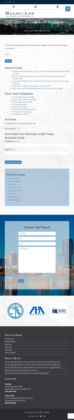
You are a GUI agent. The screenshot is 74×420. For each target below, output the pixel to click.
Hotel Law (12, 184)
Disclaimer (40, 412)
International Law (15, 191)
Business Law (13, 178)
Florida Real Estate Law (22, 97)
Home (26, 31)
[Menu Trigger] (67, 8)
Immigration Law (19, 114)
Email (10, 149)
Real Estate (12, 197)
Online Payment (14, 200)
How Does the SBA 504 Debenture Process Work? (32, 86)
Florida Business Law (21, 102)
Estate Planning (19, 107)
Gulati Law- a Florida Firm (23, 99)
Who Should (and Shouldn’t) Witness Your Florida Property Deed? (38, 88)
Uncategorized (18, 104)
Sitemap (47, 412)
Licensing (12, 194)
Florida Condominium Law (23, 109)
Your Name (12, 141)
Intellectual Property (21, 112)
